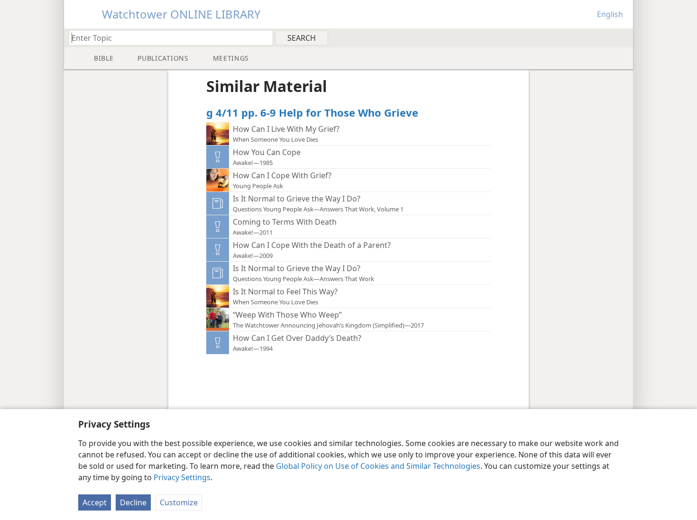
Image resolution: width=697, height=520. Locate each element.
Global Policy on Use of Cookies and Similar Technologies (378, 466)
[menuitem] (622, 37)
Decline (133, 502)
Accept (95, 502)
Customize (179, 502)
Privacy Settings (182, 477)
